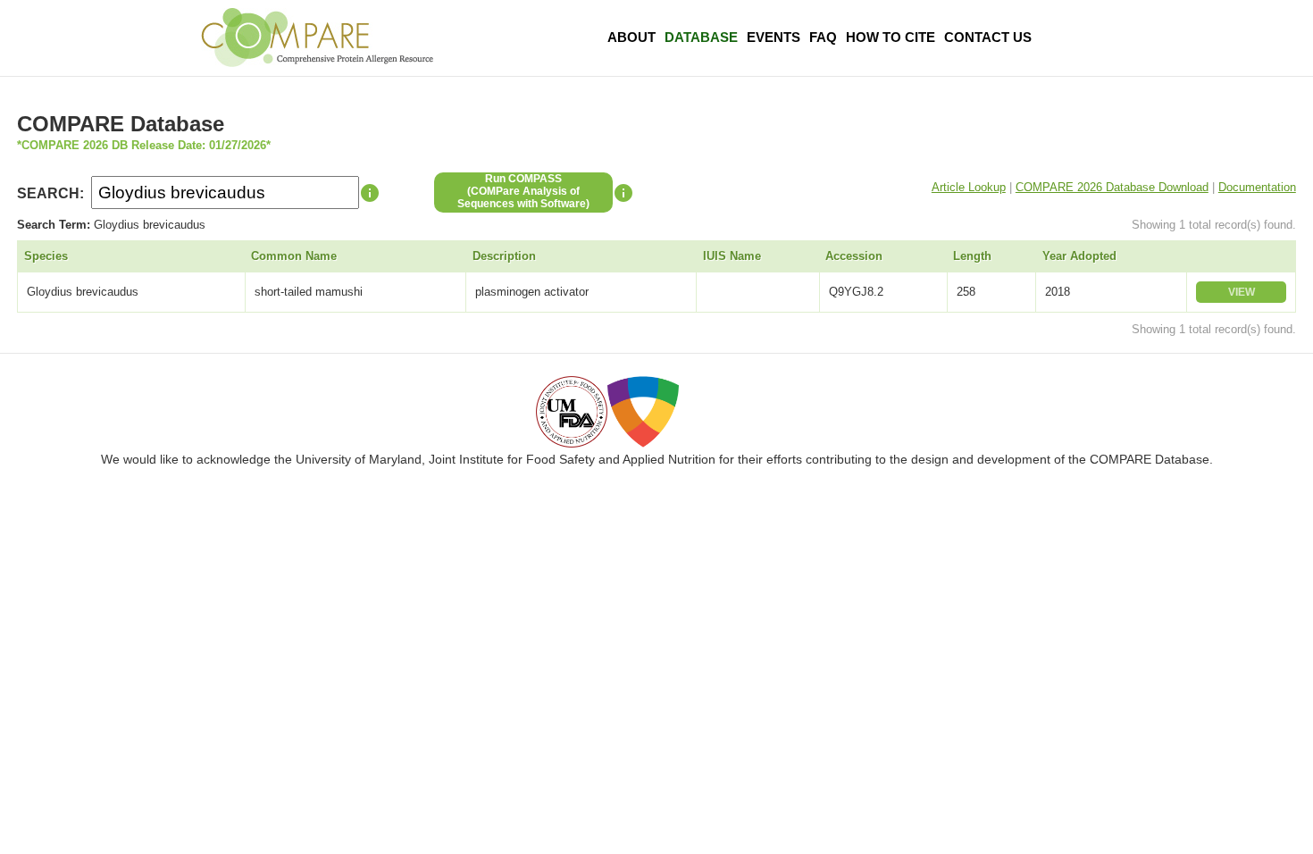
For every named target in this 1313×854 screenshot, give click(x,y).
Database (701, 37)
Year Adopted (1079, 256)
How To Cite (890, 37)
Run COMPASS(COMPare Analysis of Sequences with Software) (523, 191)
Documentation (1257, 187)
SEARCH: (50, 193)
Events (773, 37)
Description (504, 256)
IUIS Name (732, 256)
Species (46, 256)
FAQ (823, 37)
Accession (853, 256)
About (631, 37)
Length (972, 256)
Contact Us (988, 37)
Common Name (294, 256)
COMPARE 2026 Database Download (1112, 187)
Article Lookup (969, 187)
